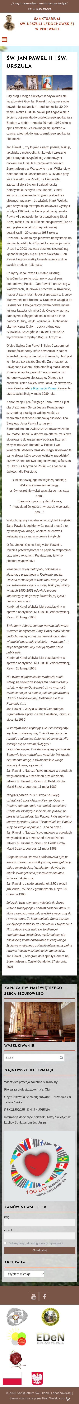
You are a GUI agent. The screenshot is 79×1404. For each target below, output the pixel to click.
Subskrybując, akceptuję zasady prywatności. (36, 1243)
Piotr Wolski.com (54, 1398)
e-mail (8, 1230)
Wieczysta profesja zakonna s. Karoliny (31, 1082)
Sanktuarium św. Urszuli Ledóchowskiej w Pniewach (47, 24)
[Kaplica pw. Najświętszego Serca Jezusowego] (39, 1022)
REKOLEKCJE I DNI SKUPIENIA (27, 1109)
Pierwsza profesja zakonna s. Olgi (27, 1089)
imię (6, 1216)
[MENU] (4, 39)
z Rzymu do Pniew (43, 388)
